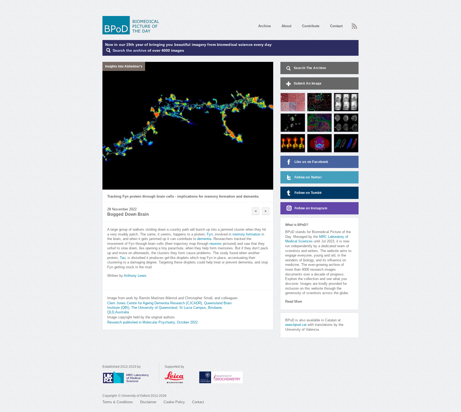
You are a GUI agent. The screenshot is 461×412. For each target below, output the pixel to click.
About (286, 26)
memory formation (246, 234)
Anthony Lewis (135, 276)
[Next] (265, 211)
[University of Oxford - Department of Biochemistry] (231, 377)
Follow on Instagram (311, 208)
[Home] (132, 25)
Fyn (210, 234)
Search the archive (129, 51)
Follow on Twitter (308, 177)
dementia (204, 239)
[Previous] (255, 211)
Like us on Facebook (311, 162)
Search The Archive (310, 68)
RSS (354, 24)
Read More (293, 301)
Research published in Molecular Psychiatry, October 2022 (152, 322)
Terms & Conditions (117, 402)
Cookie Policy (174, 402)
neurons (215, 244)
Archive (264, 26)
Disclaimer (148, 402)
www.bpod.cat (296, 325)
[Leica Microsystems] (179, 377)
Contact (336, 26)
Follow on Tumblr (308, 193)
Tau (122, 258)
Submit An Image (308, 83)
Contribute (310, 26)
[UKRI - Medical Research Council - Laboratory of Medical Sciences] (130, 377)
